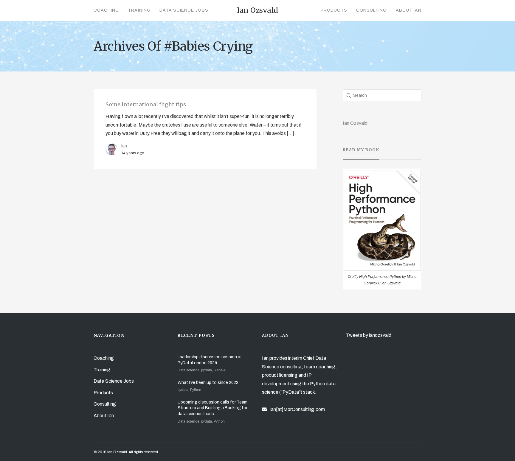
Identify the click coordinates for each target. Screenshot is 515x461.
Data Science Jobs (183, 10)
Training (139, 10)
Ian (124, 146)
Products (334, 10)
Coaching (106, 10)
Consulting (371, 10)
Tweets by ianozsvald (368, 335)
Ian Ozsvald (355, 123)
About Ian (408, 10)
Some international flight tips (146, 104)
